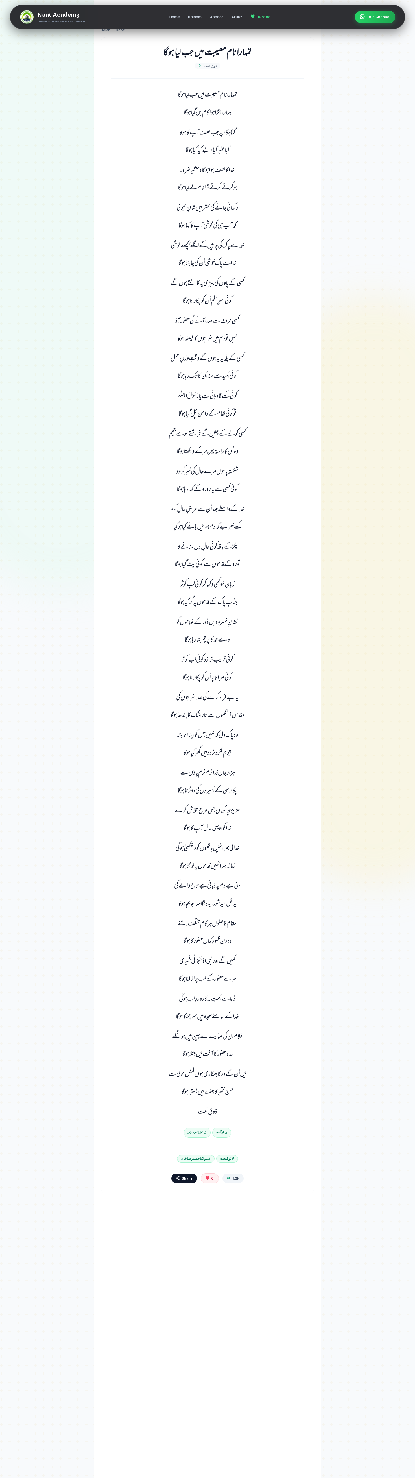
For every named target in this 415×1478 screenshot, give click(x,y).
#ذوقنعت (227, 1158)
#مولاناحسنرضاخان (196, 1158)
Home (105, 30)
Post (120, 30)
